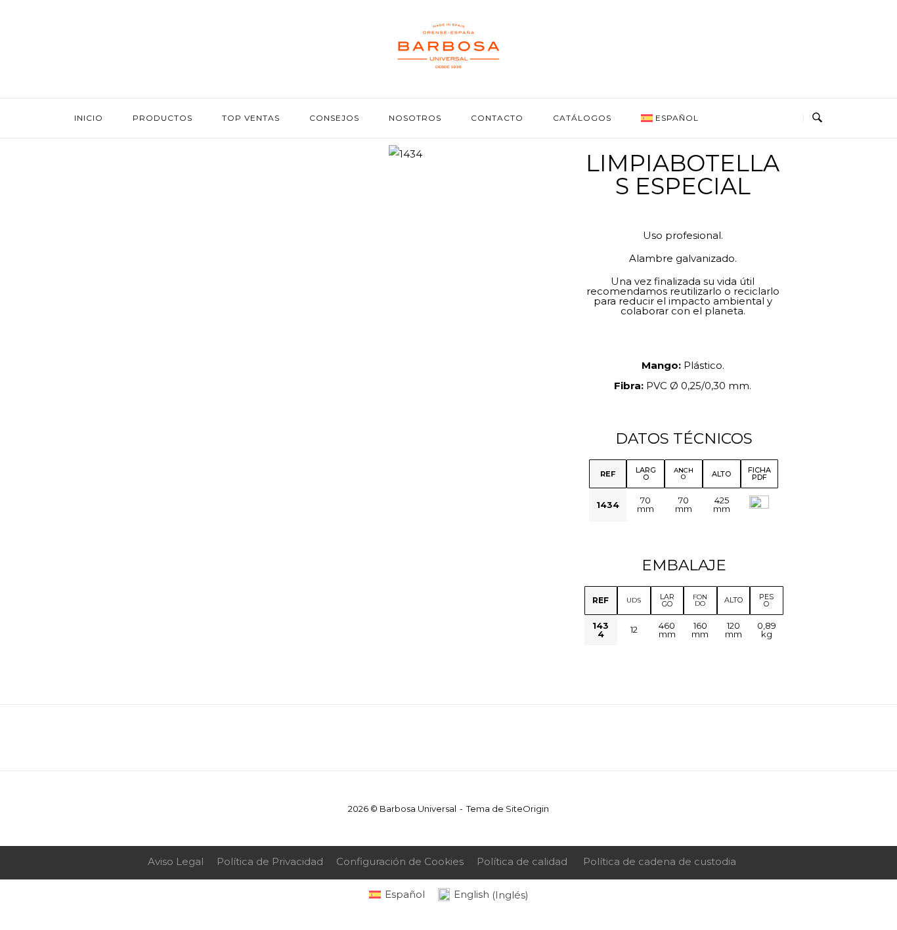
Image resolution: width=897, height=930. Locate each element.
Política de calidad (522, 861)
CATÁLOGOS (582, 118)
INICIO (88, 118)
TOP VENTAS (251, 118)
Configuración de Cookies (400, 861)
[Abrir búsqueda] (817, 118)
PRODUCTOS (162, 118)
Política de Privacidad (270, 861)
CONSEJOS (334, 118)
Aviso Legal (176, 861)
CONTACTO (497, 118)
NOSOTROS (415, 118)
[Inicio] (448, 68)
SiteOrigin (527, 808)
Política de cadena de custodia (659, 861)
